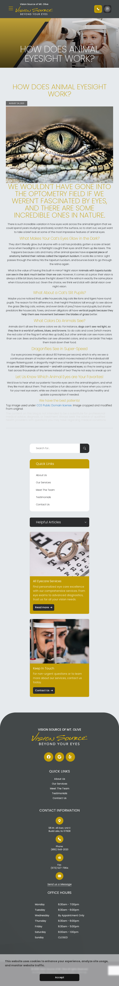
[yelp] (70, 757)
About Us (41, 475)
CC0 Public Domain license (54, 405)
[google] (59, 757)
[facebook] (48, 757)
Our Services (43, 482)
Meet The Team (45, 490)
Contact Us (43, 504)
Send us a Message (59, 884)
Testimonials (43, 497)
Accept (59, 977)
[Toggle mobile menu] (11, 8)
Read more (42, 607)
